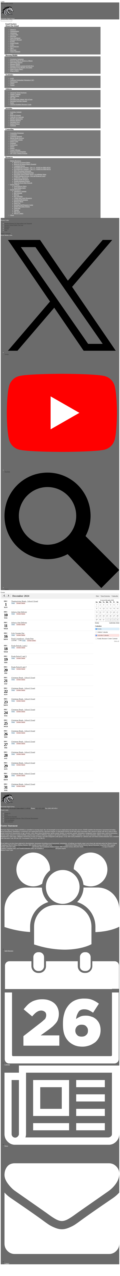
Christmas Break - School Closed (23, 678)
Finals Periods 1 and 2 (19, 646)
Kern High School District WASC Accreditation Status (30, 174)
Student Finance (15, 124)
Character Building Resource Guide (20, 104)
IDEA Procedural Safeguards (22, 171)
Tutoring (16, 210)
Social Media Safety (20, 188)
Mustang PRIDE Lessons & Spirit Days (22, 66)
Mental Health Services (17, 138)
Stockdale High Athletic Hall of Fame (21, 99)
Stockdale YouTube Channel (18, 101)
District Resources (15, 161)
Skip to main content (7, 3)
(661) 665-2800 (40, 808)
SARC (12, 45)
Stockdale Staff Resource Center (23, 205)
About (12, 215)
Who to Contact (18, 213)
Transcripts (17, 208)
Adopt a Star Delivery (19, 612)
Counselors (13, 135)
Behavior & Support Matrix (22, 162)
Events (99, 629)
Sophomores (14, 145)
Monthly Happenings (16, 119)
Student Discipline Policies (22, 206)
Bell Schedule (18, 193)
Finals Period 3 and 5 (19, 656)
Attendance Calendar (20, 191)
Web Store (13, 50)
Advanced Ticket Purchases (18, 92)
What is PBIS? (14, 71)
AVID (12, 78)
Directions (13, 36)
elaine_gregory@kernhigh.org (92, 847)
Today (97, 623)
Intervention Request (16, 62)
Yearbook (13, 125)
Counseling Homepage (17, 133)
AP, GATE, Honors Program (18, 153)
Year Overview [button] (105, 596)
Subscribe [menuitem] (115, 596)
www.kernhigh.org (49, 848)
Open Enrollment (15, 38)
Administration (14, 31)
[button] (12, 26)
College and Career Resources (23, 198)
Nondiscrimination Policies (22, 181)
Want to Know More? (16, 69)
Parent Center (14, 141)
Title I (12, 48)
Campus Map (14, 34)
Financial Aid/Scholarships (18, 151)
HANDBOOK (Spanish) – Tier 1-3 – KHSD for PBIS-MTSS (32, 169)
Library (12, 83)
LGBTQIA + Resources (21, 178)
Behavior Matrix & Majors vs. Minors (21, 61)
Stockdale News (15, 122)
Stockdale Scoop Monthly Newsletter (21, 67)
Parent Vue (17, 203)
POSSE (12, 41)
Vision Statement (15, 51)
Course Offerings (15, 150)
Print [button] (97, 596)
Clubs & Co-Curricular (17, 117)
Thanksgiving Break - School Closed (24, 601)
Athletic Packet (14, 96)
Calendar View (114, 623)
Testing (12, 85)
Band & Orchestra (15, 115)
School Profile (14, 43)
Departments (14, 82)
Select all (116, 641)
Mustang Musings (15, 120)
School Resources (15, 189)
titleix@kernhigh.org (58, 845)
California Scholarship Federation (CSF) (22, 80)
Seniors (12, 148)
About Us (13, 29)
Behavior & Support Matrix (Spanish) (25, 164)
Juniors (12, 146)
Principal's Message (16, 40)
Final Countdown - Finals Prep (22, 639)
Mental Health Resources (21, 179)
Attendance (13, 33)
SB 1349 (12, 98)
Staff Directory (14, 46)
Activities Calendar (15, 112)
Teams (12, 103)
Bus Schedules (18, 196)
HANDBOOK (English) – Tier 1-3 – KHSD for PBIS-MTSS (32, 167)
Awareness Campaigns (17, 59)
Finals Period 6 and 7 (19, 667)
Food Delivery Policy (20, 186)
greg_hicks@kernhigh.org (24, 847)
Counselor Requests (16, 136)
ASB (11, 113)
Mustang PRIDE (15, 64)
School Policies (14, 184)
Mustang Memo (18, 201)
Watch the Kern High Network (23, 183)
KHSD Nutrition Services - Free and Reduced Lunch (29, 176)
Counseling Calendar (16, 140)
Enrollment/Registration (21, 200)
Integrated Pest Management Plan (24, 173)
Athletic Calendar (15, 94)
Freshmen (13, 143)
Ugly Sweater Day (17, 633)
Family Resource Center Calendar (107, 638)
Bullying (16, 195)
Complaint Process (19, 166)
